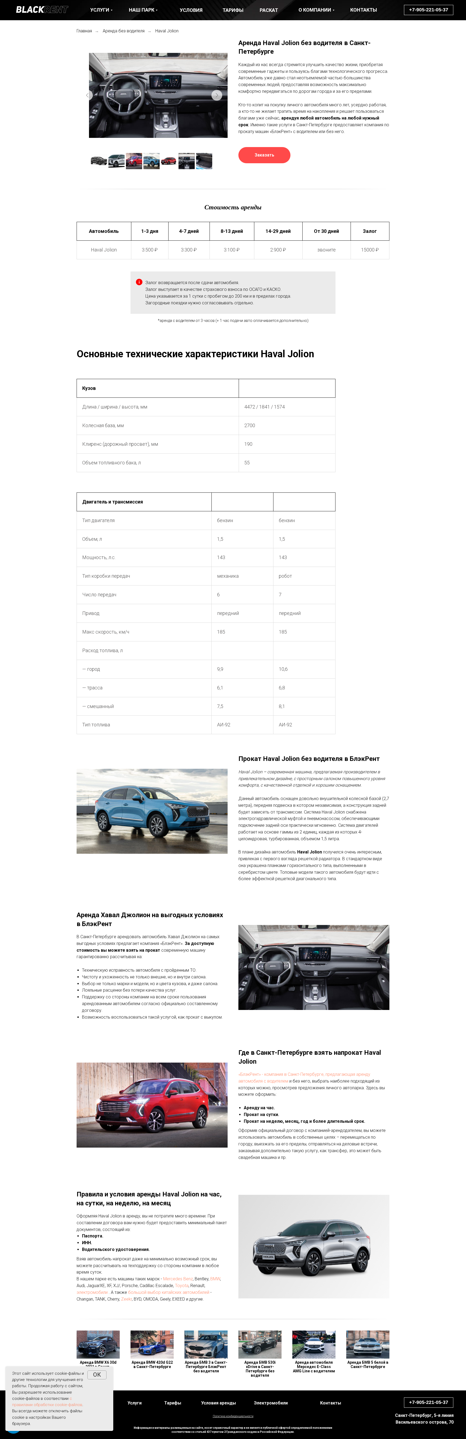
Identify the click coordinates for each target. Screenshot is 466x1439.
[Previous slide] (87, 95)
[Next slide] (216, 95)
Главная (84, 30)
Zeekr (126, 1299)
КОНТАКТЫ (363, 10)
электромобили (92, 1292)
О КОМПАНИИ (315, 10)
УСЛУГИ (99, 10)
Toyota (182, 1285)
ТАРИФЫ (233, 10)
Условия (191, 10)
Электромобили (271, 1403)
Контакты (330, 1403)
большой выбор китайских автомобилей (168, 1292)
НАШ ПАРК (141, 10)
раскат (269, 10)
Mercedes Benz (178, 1278)
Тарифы (172, 1403)
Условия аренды (218, 1403)
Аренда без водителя (124, 30)
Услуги (135, 1403)
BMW (215, 1278)
